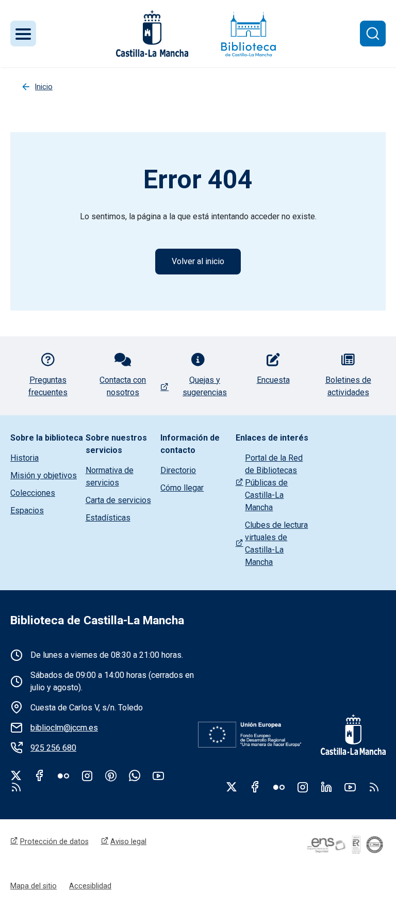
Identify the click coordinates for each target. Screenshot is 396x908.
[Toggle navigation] (23, 33)
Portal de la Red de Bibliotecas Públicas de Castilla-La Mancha (274, 482)
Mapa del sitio (33, 886)
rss (16, 786)
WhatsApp (134, 775)
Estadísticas (108, 518)
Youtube (158, 775)
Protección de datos (54, 841)
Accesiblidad (90, 886)
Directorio (178, 470)
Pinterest (111, 775)
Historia (24, 458)
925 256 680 (53, 748)
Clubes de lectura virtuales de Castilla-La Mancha (276, 543)
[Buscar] (373, 33)
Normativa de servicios (110, 476)
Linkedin (326, 786)
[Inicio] (248, 33)
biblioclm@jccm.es (64, 728)
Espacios (27, 510)
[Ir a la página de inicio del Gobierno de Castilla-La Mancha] (151, 33)
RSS (374, 786)
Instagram (87, 775)
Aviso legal (128, 841)
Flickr (63, 775)
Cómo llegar (182, 488)
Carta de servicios (118, 500)
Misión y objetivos (43, 475)
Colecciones (32, 493)
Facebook (40, 775)
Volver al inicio (198, 261)
